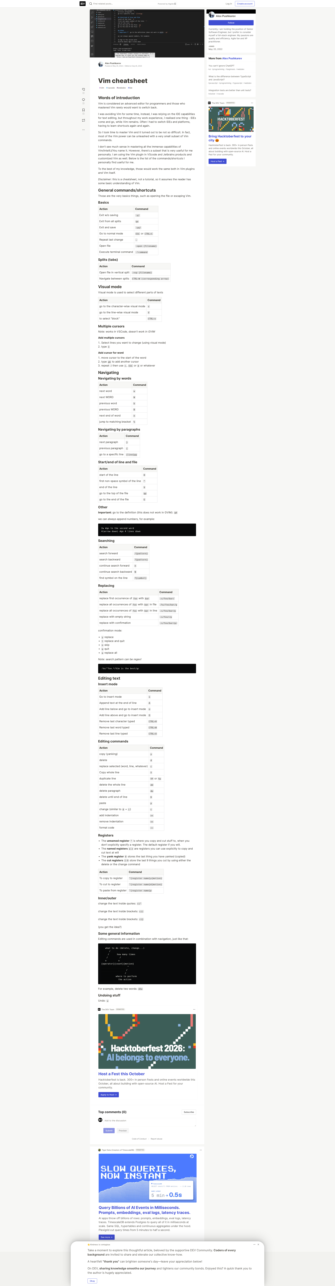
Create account (245, 3)
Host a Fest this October (121, 1073)
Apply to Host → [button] (108, 1094)
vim (101, 87)
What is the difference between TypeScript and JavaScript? (230, 79)
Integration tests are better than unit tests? (229, 92)
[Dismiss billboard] (258, 1244)
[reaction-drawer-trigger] (83, 91)
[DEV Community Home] (82, 3)
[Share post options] (83, 129)
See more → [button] (107, 1237)
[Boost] (83, 120)
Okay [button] (92, 1281)
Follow (231, 22)
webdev (121, 87)
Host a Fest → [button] (217, 161)
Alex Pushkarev (113, 63)
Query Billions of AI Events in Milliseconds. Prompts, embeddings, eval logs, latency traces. (144, 1210)
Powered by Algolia (166, 4)
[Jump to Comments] (83, 101)
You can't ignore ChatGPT (226, 67)
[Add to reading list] (83, 111)
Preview (123, 1130)
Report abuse (156, 1139)
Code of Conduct (139, 1139)
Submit (109, 1130)
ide (130, 87)
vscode (110, 87)
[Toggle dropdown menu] (194, 1009)
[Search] (90, 3)
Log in (229, 3)
